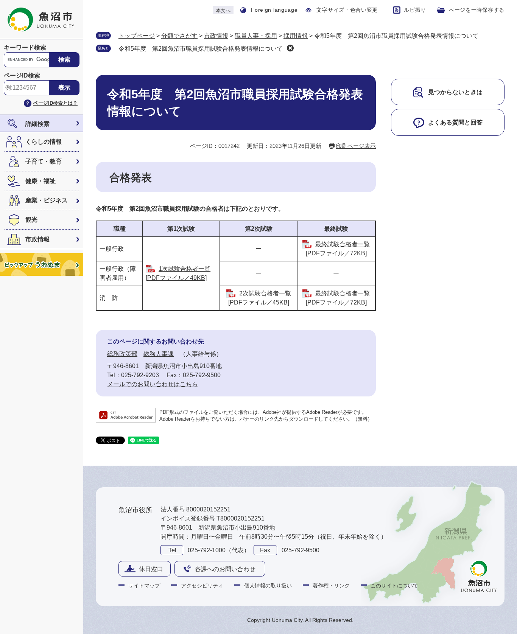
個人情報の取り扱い (268, 585)
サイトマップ (144, 585)
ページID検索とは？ (55, 103)
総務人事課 (158, 354)
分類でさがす (179, 36)
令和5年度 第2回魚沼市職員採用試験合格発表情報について (200, 48)
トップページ (136, 36)
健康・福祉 (40, 181)
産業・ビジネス (46, 200)
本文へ (223, 10)
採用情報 (295, 36)
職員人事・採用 (256, 36)
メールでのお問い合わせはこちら (152, 384)
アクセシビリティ (202, 585)
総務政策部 (122, 354)
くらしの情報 (43, 141)
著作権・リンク (331, 585)
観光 (31, 219)
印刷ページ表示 (356, 146)
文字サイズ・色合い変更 (347, 10)
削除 (290, 48)
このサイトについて (394, 585)
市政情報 (37, 239)
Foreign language (274, 10)
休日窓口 (151, 569)
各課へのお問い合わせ (225, 569)
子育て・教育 (43, 161)
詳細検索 (37, 124)
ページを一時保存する (477, 10)
